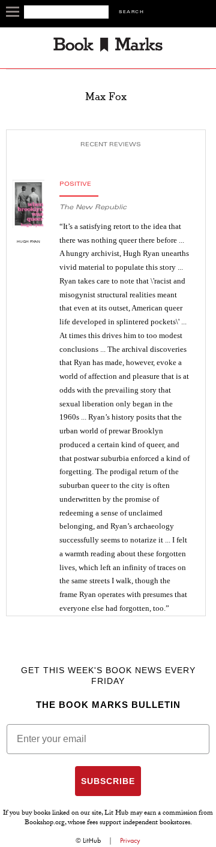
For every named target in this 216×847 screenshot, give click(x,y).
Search (131, 12)
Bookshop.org (45, 823)
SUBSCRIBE (108, 781)
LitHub (92, 840)
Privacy (130, 840)
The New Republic (93, 207)
